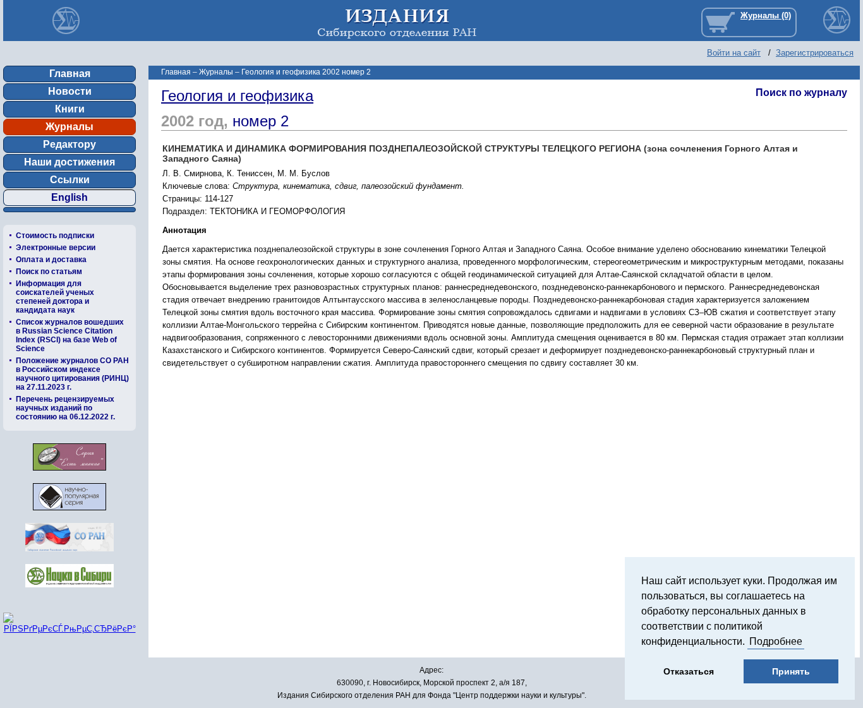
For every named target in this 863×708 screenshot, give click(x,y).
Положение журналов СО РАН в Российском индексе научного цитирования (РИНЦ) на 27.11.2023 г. (72, 374)
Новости (70, 91)
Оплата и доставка (51, 259)
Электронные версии (55, 247)
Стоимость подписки (55, 235)
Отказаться (688, 671)
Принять (791, 671)
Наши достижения (69, 162)
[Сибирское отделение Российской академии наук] (69, 555)
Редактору (69, 144)
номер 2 (260, 120)
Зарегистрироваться (815, 52)
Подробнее (775, 641)
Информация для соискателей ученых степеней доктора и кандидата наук (55, 297)
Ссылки (70, 179)
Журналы (69, 126)
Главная (69, 73)
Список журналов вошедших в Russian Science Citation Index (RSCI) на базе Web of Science (70, 335)
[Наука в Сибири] (69, 591)
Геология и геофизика (237, 95)
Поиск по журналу (801, 92)
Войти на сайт (734, 52)
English (69, 197)
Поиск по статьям (49, 271)
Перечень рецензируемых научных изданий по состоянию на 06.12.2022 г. (65, 408)
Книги (70, 109)
